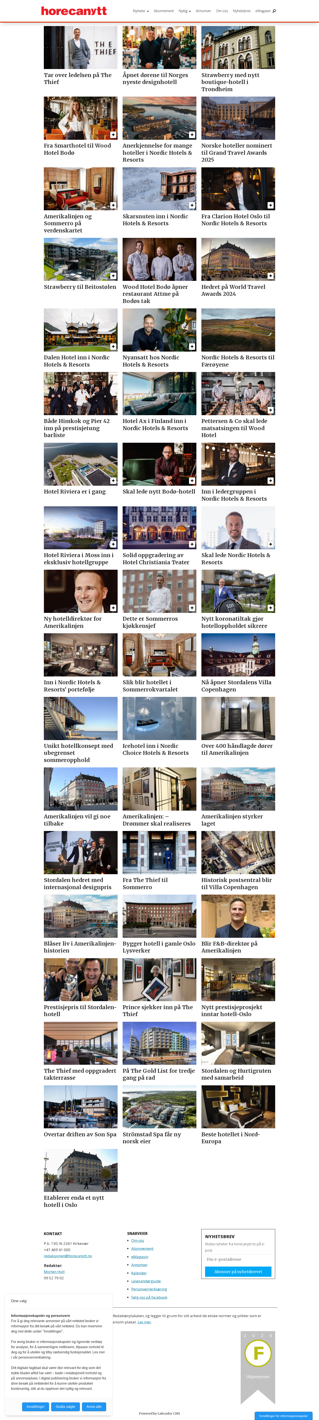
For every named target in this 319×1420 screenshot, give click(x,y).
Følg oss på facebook (149, 1297)
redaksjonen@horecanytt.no (68, 1255)
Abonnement (164, 10)
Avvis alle (94, 1406)
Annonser (203, 10)
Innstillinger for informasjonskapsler (283, 1416)
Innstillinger (35, 1406)
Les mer (144, 1322)
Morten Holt (54, 1271)
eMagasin (263, 10)
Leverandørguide (146, 1280)
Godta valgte (65, 1406)
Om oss (222, 10)
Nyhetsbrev (242, 10)
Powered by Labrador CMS (159, 1413)
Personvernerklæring (149, 1289)
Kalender (139, 1272)
